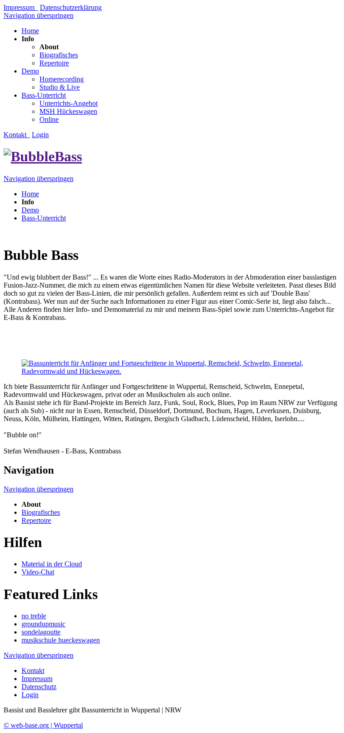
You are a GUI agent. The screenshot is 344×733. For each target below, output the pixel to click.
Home (30, 30)
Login (40, 134)
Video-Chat (38, 572)
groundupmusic (43, 624)
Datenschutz (39, 686)
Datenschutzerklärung (71, 7)
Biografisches (58, 55)
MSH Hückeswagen (68, 111)
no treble (34, 616)
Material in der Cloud (52, 564)
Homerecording (61, 79)
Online (49, 119)
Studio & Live (59, 87)
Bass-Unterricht (44, 95)
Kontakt (17, 134)
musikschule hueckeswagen (61, 640)
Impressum (21, 7)
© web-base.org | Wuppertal (43, 725)
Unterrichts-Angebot (68, 103)
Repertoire (54, 63)
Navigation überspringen (38, 15)
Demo (30, 71)
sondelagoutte (41, 632)
